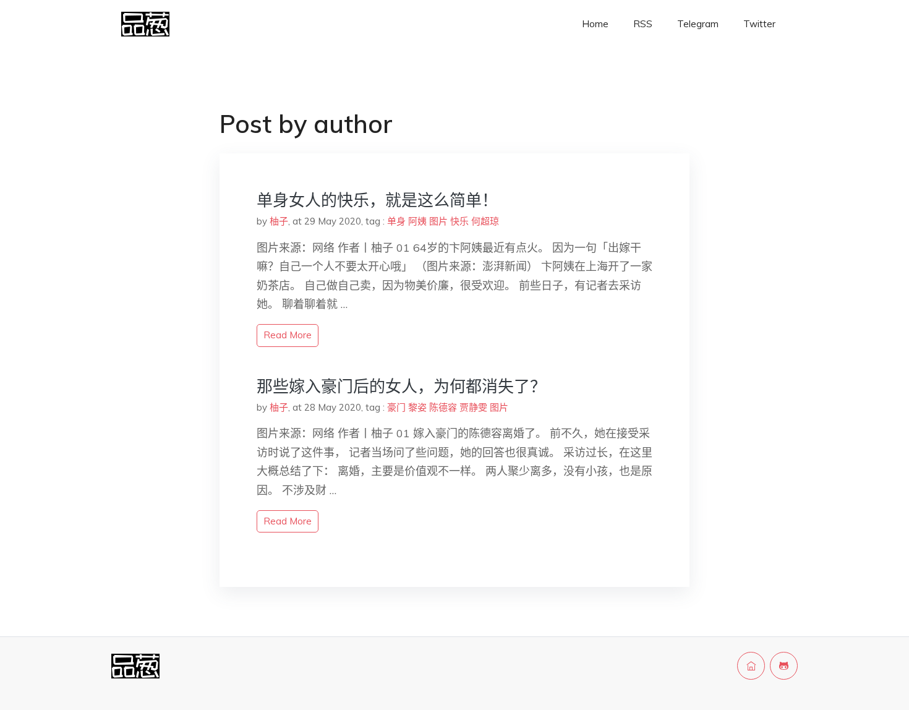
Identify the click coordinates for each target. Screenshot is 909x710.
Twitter (759, 24)
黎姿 (417, 407)
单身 (396, 221)
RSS (642, 24)
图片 (438, 221)
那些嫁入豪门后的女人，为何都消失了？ (401, 386)
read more (287, 335)
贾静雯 (473, 407)
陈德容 (443, 407)
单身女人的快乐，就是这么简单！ (377, 200)
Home (595, 24)
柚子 (279, 221)
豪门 (396, 407)
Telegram (698, 24)
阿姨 (417, 221)
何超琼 (485, 221)
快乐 (459, 221)
